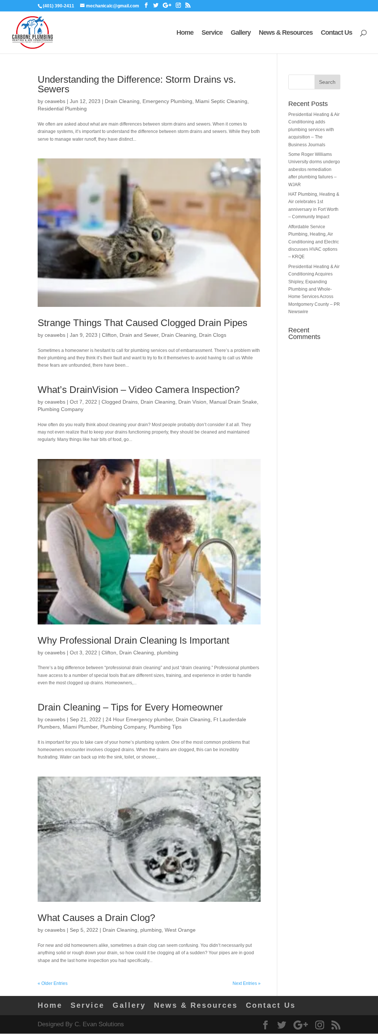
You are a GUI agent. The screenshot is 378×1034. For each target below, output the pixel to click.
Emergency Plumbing (167, 101)
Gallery (241, 33)
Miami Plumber (80, 727)
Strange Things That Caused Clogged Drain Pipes (142, 322)
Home (184, 33)
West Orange (180, 930)
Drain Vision (192, 402)
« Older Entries (53, 983)
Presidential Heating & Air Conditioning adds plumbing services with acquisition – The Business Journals (314, 129)
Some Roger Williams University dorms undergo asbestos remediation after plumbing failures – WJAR (314, 169)
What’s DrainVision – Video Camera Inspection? (139, 389)
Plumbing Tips (165, 727)
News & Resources (286, 33)
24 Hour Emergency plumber (139, 719)
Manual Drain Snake (233, 402)
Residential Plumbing (62, 109)
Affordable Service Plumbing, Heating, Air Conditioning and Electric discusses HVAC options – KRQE (313, 242)
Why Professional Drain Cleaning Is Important (133, 640)
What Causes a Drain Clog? (96, 917)
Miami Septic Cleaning (221, 101)
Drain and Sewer (139, 335)
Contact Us (336, 33)
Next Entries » (247, 983)
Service (212, 33)
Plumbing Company (60, 409)
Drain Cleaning (122, 101)
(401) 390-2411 (58, 5)
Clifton (109, 335)
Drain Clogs (212, 335)
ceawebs (55, 101)
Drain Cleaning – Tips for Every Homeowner (130, 707)
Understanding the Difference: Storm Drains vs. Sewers (137, 84)
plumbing (167, 652)
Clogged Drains (120, 402)
